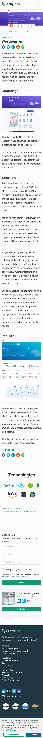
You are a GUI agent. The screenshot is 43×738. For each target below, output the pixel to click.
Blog (3, 663)
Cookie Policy (7, 677)
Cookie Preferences (10, 680)
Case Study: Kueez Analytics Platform (19, 511)
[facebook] (3, 47)
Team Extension (8, 653)
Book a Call (21, 609)
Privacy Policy (26, 569)
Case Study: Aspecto (11, 508)
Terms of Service (20, 576)
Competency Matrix (10, 660)
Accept (33, 734)
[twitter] (8, 47)
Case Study (7, 37)
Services (5, 646)
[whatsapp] (23, 47)
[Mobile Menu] (38, 4)
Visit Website (8, 449)
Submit (21, 582)
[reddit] (18, 47)
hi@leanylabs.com (13, 696)
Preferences (13, 734)
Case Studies (7, 665)
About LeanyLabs (9, 658)
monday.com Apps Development (15, 651)
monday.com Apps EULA (12, 672)
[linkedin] (13, 47)
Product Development (11, 648)
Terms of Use (7, 670)
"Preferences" (12, 730)
